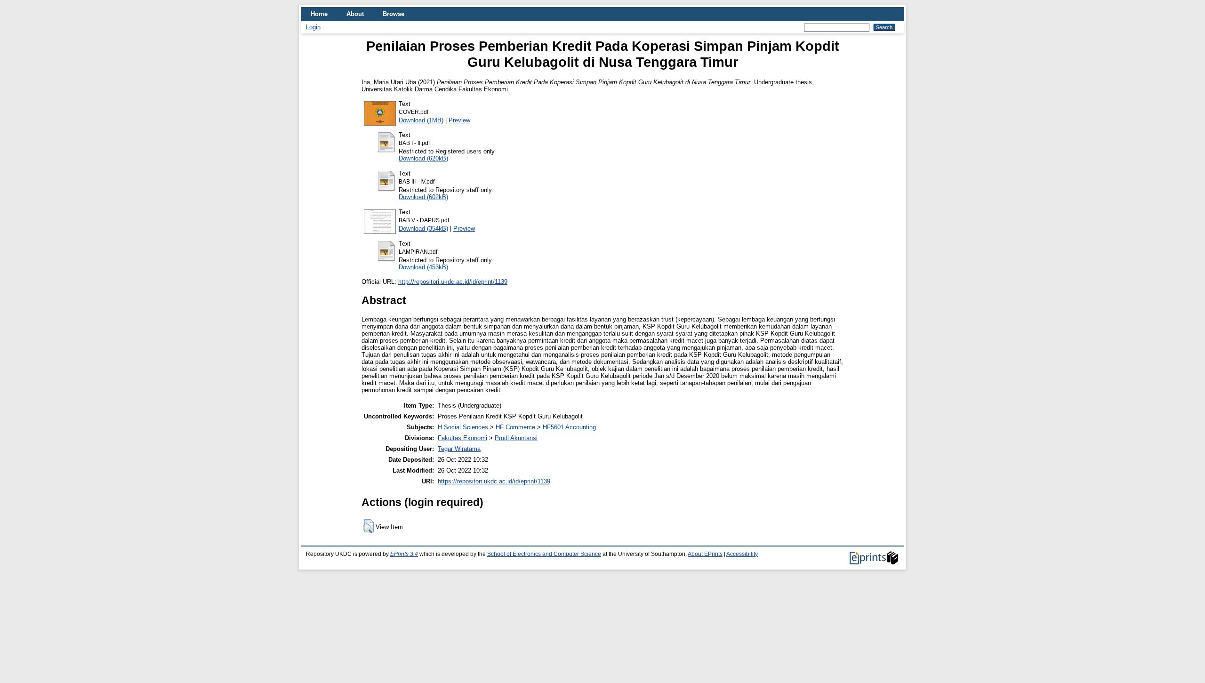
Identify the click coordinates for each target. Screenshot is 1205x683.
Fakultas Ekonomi (462, 438)
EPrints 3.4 (404, 554)
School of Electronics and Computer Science (544, 554)
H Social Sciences (463, 427)
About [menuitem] (355, 13)
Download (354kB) (423, 228)
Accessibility (742, 554)
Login (313, 27)
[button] (368, 526)
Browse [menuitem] (393, 13)
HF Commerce (515, 427)
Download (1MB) (421, 120)
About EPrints (705, 554)
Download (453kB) (423, 267)
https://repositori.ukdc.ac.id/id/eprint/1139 (494, 481)
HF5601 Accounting (569, 427)
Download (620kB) (423, 158)
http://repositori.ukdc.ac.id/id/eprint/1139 (452, 281)
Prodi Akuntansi (516, 438)
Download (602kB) (423, 197)
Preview (459, 120)
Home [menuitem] (319, 13)
